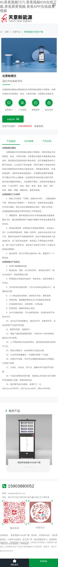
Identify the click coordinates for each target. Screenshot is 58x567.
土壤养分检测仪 (14, 539)
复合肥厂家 (27, 539)
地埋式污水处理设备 (9, 544)
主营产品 (16, 32)
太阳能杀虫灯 (44, 535)
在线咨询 (11, 119)
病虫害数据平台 (41, 539)
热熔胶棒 (53, 539)
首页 (7, 32)
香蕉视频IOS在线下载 (33, 32)
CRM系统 (24, 544)
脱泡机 (34, 535)
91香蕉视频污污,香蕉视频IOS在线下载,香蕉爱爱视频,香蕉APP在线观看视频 (28, 6)
